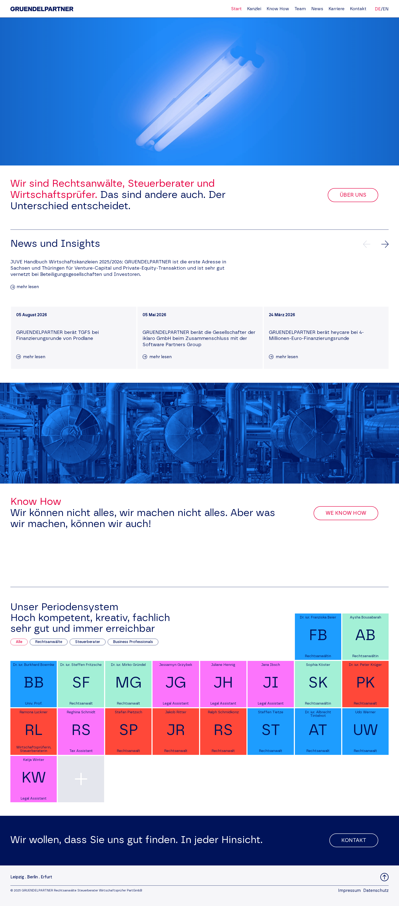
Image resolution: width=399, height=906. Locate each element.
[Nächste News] (385, 244)
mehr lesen (28, 287)
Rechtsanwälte (48, 642)
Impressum (349, 891)
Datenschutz (376, 891)
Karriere (337, 9)
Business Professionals (133, 642)
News (317, 9)
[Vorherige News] (366, 244)
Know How (278, 9)
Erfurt (46, 877)
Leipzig (17, 877)
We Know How (346, 513)
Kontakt (358, 9)
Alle (19, 642)
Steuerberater (87, 642)
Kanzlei (254, 9)
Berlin (32, 877)
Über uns (353, 195)
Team (300, 9)
